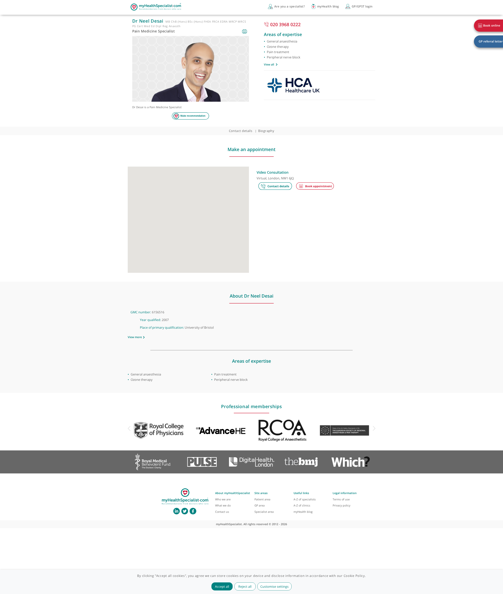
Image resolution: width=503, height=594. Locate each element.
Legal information (345, 493)
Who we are (223, 499)
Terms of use (341, 499)
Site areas (261, 493)
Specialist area (264, 512)
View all (269, 64)
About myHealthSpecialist (232, 493)
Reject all (245, 586)
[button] (188, 217)
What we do (223, 505)
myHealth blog (303, 512)
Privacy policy (341, 505)
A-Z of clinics (302, 505)
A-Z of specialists (305, 499)
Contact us (222, 512)
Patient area (262, 499)
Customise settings (274, 586)
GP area (259, 505)
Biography (266, 131)
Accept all (222, 586)
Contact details (240, 131)
